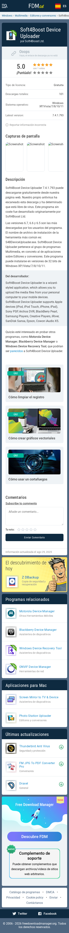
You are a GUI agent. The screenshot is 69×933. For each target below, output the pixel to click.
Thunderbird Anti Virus (34, 746)
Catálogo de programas (24, 892)
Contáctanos (34, 903)
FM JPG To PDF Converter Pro (37, 764)
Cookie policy (34, 897)
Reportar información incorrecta (28, 124)
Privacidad (13, 897)
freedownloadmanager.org (39, 923)
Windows (7, 15)
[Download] (61, 747)
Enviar (53, 897)
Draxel (23, 783)
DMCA (50, 892)
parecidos (16, 351)
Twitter (22, 913)
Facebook (50, 913)
